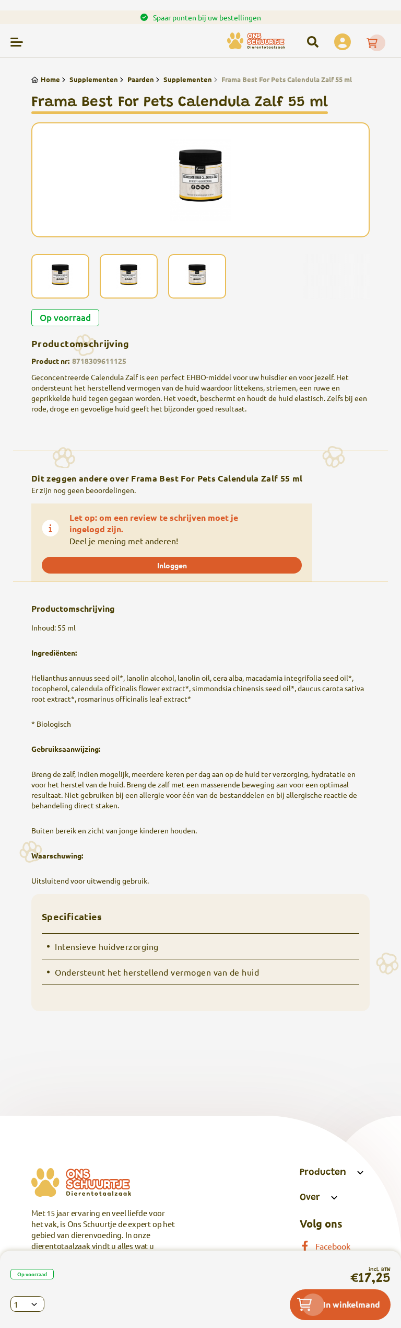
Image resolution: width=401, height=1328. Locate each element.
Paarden (140, 79)
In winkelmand (351, 1304)
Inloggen (172, 565)
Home (50, 79)
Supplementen (93, 79)
